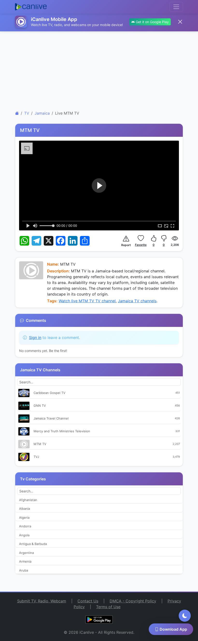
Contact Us (88, 601)
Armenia (25, 561)
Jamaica (42, 113)
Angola (24, 535)
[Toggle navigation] (176, 7)
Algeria (24, 517)
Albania (24, 508)
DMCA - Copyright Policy (133, 601)
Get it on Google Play (152, 22)
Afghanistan (28, 500)
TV (26, 113)
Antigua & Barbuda (33, 544)
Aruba (23, 570)
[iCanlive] (17, 113)
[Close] (180, 22)
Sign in (35, 337)
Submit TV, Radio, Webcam (41, 601)
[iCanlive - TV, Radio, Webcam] (31, 7)
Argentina (26, 553)
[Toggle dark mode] (185, 616)
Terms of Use (108, 606)
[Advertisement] (99, 69)
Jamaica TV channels (137, 300)
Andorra (25, 526)
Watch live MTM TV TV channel (87, 300)
